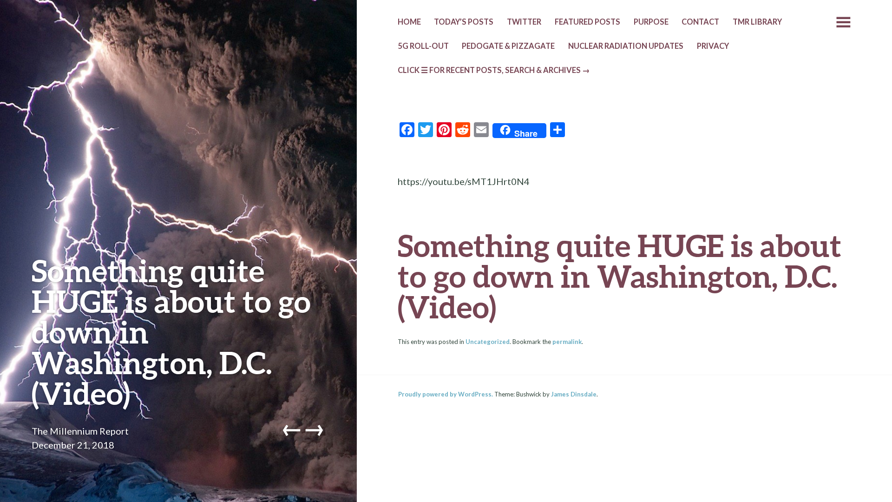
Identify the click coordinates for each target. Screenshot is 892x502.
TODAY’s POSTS (463, 21)
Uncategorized (488, 341)
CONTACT (700, 21)
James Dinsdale (574, 394)
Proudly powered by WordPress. (445, 394)
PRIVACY (713, 46)
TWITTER (524, 21)
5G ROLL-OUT (423, 46)
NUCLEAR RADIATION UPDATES (625, 46)
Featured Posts (587, 21)
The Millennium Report (80, 430)
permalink (567, 341)
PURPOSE (651, 21)
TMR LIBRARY (757, 21)
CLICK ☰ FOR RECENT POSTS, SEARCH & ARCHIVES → (494, 70)
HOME (409, 21)
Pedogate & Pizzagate (508, 46)
